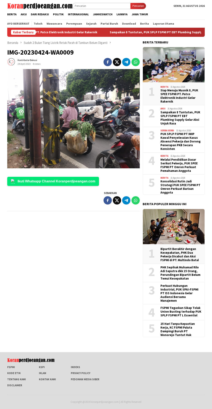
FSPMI (11, 367)
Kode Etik (14, 373)
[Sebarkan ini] (108, 62)
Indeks (75, 367)
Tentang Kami (16, 379)
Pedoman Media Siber (85, 379)
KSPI (42, 367)
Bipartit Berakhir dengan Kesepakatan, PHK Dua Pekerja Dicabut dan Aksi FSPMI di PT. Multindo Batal (179, 254)
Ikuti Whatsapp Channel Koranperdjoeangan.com (56, 181)
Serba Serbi (167, 130)
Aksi (162, 108)
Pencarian (138, 6)
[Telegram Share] (126, 62)
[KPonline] (39, 5)
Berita (164, 86)
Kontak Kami (47, 379)
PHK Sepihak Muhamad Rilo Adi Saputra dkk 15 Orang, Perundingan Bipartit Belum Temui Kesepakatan (180, 272)
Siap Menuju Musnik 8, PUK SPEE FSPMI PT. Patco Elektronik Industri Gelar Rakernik (179, 95)
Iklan (42, 373)
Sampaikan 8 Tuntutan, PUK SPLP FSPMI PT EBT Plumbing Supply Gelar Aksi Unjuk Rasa (180, 117)
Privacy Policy (80, 373)
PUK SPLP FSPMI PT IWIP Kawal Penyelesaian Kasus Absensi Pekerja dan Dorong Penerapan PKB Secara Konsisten (180, 141)
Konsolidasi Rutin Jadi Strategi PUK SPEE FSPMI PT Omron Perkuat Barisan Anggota (180, 186)
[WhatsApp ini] (135, 62)
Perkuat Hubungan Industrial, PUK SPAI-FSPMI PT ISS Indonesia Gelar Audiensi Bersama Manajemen (179, 293)
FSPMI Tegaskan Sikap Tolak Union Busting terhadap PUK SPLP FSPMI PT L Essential (180, 311)
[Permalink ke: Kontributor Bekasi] (11, 61)
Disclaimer (14, 385)
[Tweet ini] (117, 62)
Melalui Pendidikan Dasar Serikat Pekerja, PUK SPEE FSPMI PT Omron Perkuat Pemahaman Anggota (179, 165)
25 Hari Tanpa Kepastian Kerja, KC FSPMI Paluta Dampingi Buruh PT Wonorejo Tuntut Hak (177, 329)
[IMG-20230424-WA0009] (73, 118)
